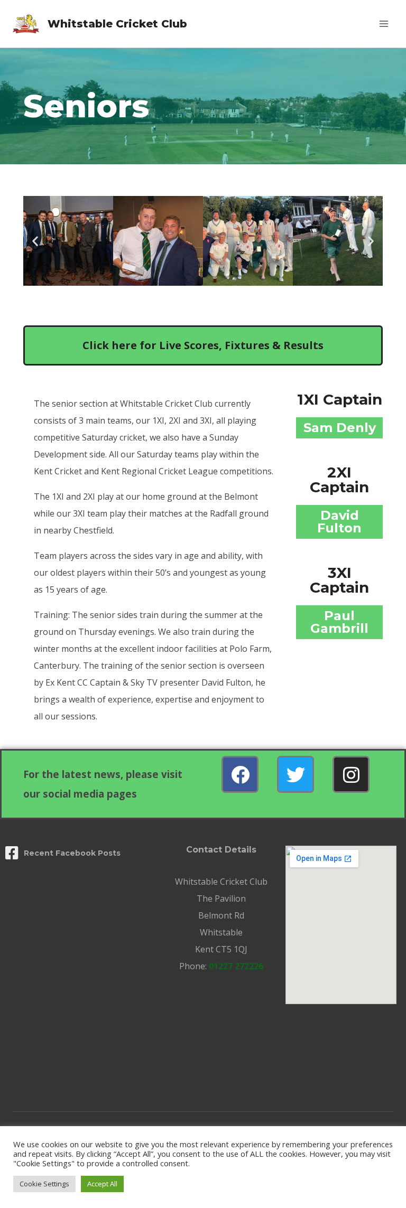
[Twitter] (295, 774)
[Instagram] (351, 774)
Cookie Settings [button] (44, 1183)
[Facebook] (240, 774)
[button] (35, 241)
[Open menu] (383, 23)
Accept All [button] (102, 1183)
